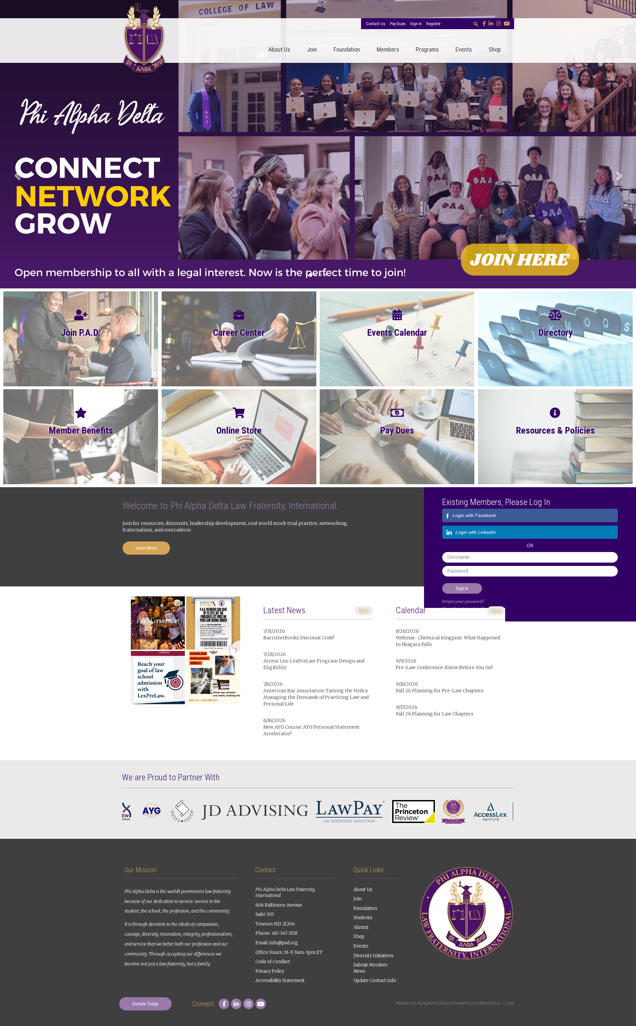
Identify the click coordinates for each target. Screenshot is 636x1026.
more (363, 610)
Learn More (146, 548)
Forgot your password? (463, 601)
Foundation (347, 49)
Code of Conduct (272, 961)
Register (433, 23)
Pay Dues (397, 23)
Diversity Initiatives (373, 956)
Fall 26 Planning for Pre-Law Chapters (440, 691)
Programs (427, 49)
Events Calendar (397, 332)
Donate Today (145, 1003)
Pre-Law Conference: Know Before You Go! (444, 667)
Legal (509, 1003)
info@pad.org (283, 943)
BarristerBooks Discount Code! (298, 638)
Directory (555, 332)
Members (388, 49)
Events (463, 49)
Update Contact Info (374, 980)
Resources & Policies (555, 430)
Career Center (239, 332)
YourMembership (486, 1003)
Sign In (416, 23)
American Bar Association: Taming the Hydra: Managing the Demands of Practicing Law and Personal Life (316, 697)
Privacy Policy (269, 971)
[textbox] (475, 24)
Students (362, 917)
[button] (16, 173)
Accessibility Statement (280, 980)
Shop (495, 49)
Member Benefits (81, 430)
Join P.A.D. (80, 332)
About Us (279, 49)
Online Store (239, 430)
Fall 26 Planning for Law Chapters (434, 714)
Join (312, 49)
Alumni (360, 927)
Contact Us (375, 23)
